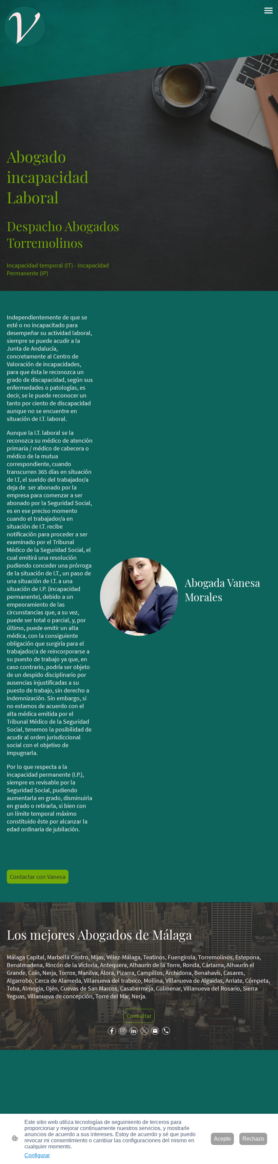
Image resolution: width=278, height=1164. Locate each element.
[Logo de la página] (25, 26)
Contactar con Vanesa (37, 877)
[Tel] (166, 1031)
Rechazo (253, 1139)
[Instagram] (123, 1031)
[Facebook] (112, 1031)
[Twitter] (144, 1031)
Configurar (37, 1155)
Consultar (139, 1016)
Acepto (222, 1139)
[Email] (155, 1031)
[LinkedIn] (134, 1031)
